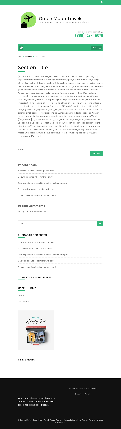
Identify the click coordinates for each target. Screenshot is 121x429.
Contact (22, 295)
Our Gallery (23, 301)
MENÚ (94, 48)
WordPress (61, 423)
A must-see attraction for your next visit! (37, 195)
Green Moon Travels (60, 18)
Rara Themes (83, 420)
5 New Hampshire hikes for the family (35, 177)
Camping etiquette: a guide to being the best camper (43, 183)
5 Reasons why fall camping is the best (36, 170)
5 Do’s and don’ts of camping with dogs (36, 189)
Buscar (21, 149)
